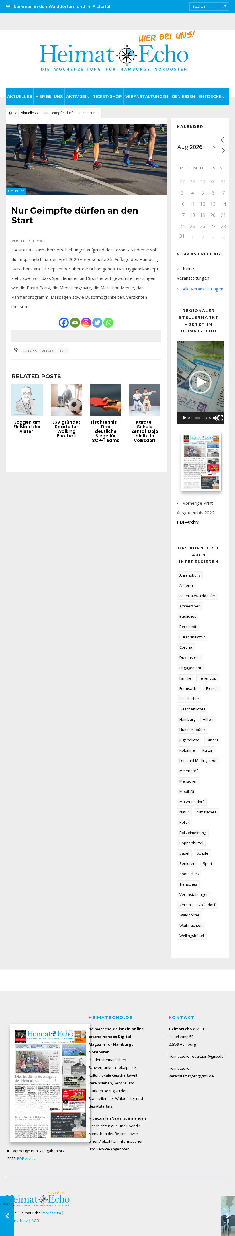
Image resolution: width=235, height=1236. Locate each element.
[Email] (75, 323)
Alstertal (186, 585)
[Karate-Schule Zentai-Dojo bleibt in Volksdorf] (145, 400)
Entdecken (211, 96)
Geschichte (189, 698)
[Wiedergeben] (184, 418)
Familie (185, 678)
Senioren (187, 863)
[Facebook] (64, 323)
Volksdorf (206, 904)
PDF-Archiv (188, 522)
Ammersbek (189, 606)
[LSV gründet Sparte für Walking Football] (66, 400)
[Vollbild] (220, 418)
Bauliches (187, 616)
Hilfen (208, 719)
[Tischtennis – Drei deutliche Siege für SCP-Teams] (106, 400)
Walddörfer (189, 915)
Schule (202, 853)
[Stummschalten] (215, 418)
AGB (35, 1220)
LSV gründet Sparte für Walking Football (66, 429)
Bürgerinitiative (192, 636)
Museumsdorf (191, 801)
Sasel (184, 853)
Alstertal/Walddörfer (197, 595)
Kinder (212, 739)
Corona (30, 351)
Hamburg (187, 719)
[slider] (197, 418)
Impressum (51, 1212)
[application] (200, 382)
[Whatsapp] (108, 323)
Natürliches (206, 812)
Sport (63, 351)
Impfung (47, 351)
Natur (184, 812)
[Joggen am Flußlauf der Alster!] (27, 400)
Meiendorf (188, 770)
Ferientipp (207, 678)
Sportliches (189, 873)
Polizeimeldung (192, 832)
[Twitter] (97, 323)
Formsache (189, 688)
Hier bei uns (49, 96)
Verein (185, 904)
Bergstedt (187, 626)
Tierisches (188, 884)
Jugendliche (189, 739)
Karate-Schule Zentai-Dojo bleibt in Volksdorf (144, 431)
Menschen (188, 781)
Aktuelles (19, 96)
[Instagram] (86, 323)
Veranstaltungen (146, 96)
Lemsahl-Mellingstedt (197, 760)
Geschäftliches (192, 709)
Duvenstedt (189, 657)
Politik (184, 822)
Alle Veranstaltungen (203, 289)
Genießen (183, 96)
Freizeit (212, 688)
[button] (200, 382)
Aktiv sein (77, 96)
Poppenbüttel (191, 842)
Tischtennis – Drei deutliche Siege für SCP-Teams (105, 431)
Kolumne (187, 750)
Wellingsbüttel (191, 935)
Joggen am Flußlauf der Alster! (27, 426)
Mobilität (186, 791)
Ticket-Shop (107, 96)
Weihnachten (191, 925)
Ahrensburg (189, 575)
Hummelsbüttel (192, 729)
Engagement (190, 667)
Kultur (207, 750)
